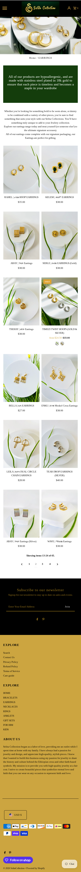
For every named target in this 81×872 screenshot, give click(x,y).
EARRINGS (9, 702)
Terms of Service (11, 671)
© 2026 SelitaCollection (14, 868)
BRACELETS (10, 697)
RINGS (6, 711)
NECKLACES (10, 706)
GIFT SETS (9, 720)
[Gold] (62, 343)
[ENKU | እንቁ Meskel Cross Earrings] (59, 378)
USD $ (18, 815)
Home (32, 58)
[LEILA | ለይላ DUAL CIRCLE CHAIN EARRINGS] (21, 444)
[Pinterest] (43, 620)
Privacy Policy (10, 662)
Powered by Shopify (35, 868)
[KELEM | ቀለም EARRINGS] (59, 170)
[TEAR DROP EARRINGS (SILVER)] (59, 444)
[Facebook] (37, 620)
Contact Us (9, 657)
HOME (6, 693)
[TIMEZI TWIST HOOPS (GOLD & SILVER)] (59, 301)
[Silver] (57, 343)
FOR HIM (8, 725)
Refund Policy (10, 666)
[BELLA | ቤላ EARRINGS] (21, 378)
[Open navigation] (10, 8)
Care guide (8, 675)
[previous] (21, 564)
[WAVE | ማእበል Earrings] (59, 514)
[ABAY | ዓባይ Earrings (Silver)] (21, 514)
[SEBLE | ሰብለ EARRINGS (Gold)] (59, 235)
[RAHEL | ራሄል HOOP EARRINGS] (21, 170)
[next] (57, 564)
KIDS (6, 729)
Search (6, 653)
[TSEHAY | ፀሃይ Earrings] (21, 301)
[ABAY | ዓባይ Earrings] (21, 235)
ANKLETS (8, 716)
